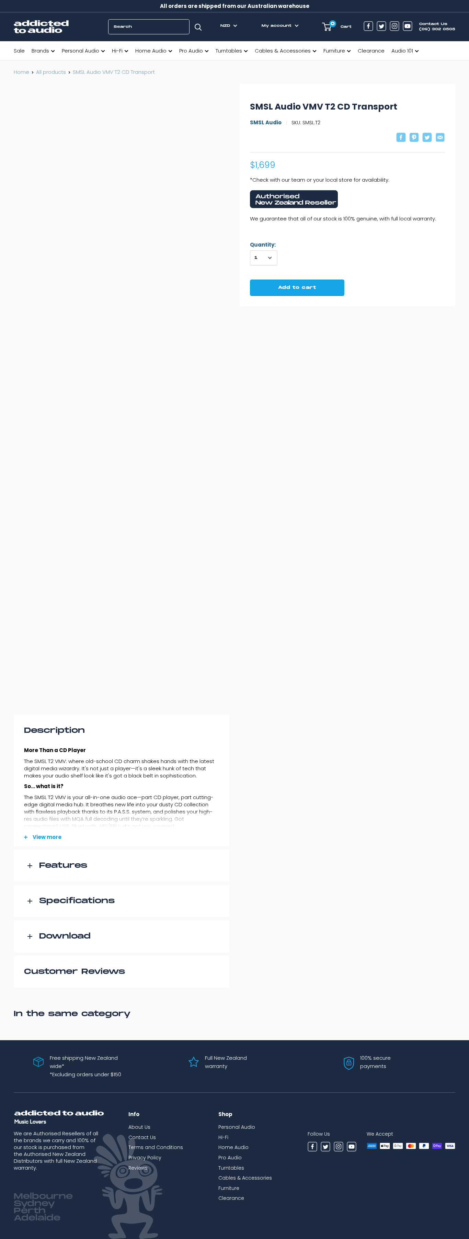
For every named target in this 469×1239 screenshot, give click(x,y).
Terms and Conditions (155, 1147)
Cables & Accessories (283, 50)
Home (21, 72)
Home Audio (151, 50)
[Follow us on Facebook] (368, 27)
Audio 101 (402, 50)
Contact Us (142, 1137)
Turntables (229, 50)
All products (51, 72)
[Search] (198, 26)
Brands (40, 50)
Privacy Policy (144, 1157)
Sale (19, 50)
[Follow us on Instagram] (394, 27)
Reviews (138, 1167)
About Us (139, 1127)
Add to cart (297, 287)
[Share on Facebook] (401, 138)
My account (277, 26)
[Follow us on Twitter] (381, 27)
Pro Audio (191, 50)
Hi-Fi (117, 50)
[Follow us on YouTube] (407, 27)
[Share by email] (440, 138)
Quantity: (263, 244)
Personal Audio (80, 50)
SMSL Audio (266, 122)
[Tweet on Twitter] (427, 138)
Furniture (334, 50)
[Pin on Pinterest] (414, 138)
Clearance (371, 50)
